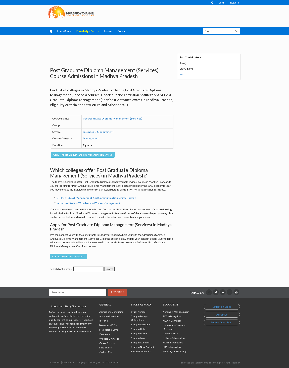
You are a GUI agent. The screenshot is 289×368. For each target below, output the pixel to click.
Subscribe (117, 292)
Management (91, 138)
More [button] (120, 31)
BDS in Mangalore (172, 316)
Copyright (82, 362)
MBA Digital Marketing (174, 351)
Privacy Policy (97, 362)
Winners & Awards (109, 338)
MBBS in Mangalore (173, 342)
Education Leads (221, 306)
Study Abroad (138, 311)
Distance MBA (170, 333)
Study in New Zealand (142, 346)
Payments (104, 334)
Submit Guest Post (221, 322)
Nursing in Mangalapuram (176, 311)
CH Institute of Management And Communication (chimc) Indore (96, 197)
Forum (108, 31)
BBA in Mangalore (172, 346)
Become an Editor (108, 325)
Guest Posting (107, 343)
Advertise (221, 314)
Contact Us (68, 362)
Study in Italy (138, 329)
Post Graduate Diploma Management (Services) (112, 118)
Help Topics (105, 347)
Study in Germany (140, 324)
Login (222, 2)
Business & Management (98, 131)
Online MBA (105, 352)
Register (235, 2)
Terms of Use (113, 362)
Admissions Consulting (111, 311)
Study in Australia (140, 342)
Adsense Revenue (109, 316)
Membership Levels (109, 329)
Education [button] (63, 31)
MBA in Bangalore (172, 320)
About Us (55, 362)
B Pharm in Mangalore (174, 338)
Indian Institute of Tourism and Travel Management (88, 203)
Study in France (139, 338)
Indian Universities (141, 351)
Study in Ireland (139, 333)
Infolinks (103, 320)
